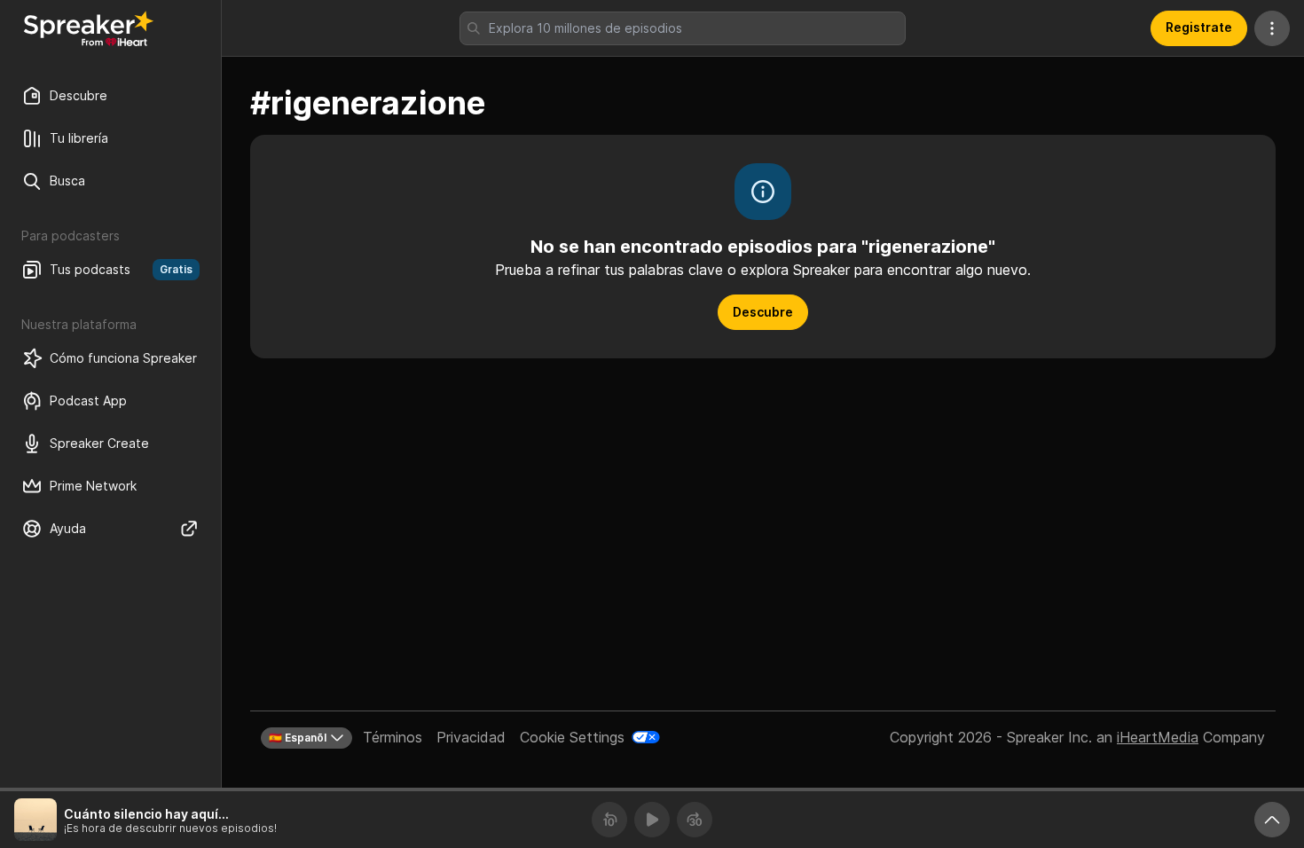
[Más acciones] (1272, 28)
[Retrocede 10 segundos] (609, 819)
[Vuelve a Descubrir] (88, 28)
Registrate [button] (1199, 27)
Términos (392, 737)
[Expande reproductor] (1272, 819)
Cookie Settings (572, 737)
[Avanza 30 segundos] (694, 819)
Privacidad (471, 737)
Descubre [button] (763, 311)
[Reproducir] (652, 819)
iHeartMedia (1157, 737)
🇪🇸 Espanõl (297, 737)
